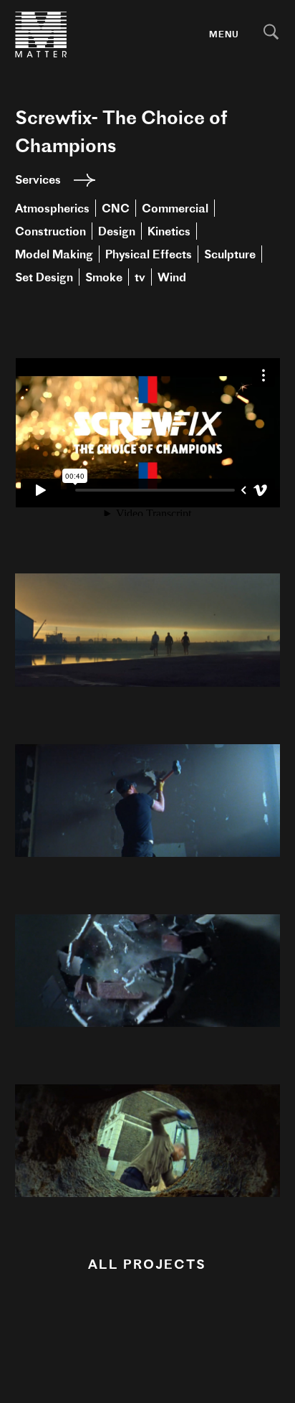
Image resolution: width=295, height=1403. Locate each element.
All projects (147, 1264)
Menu (224, 34)
